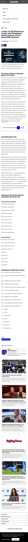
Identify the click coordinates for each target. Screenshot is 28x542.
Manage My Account (5, 516)
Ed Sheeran (5, 339)
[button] (2, 45)
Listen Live (22, 128)
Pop (6, 27)
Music (4, 12)
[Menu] (2, 2)
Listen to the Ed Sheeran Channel (10, 127)
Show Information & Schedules (13, 355)
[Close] (26, 534)
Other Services (4, 519)
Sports (4, 15)
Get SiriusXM (4, 514)
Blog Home (5, 8)
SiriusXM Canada (5, 521)
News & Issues (6, 22)
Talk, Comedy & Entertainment (10, 18)
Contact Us (3, 523)
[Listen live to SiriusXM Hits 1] (4, 352)
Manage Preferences (6, 539)
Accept (15, 539)
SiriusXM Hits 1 (4, 121)
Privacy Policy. (14, 536)
